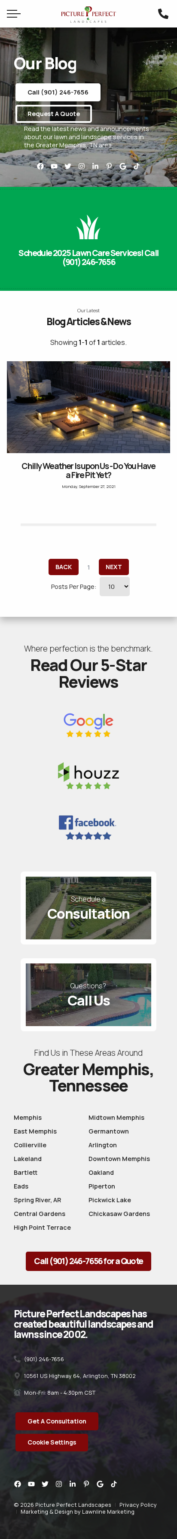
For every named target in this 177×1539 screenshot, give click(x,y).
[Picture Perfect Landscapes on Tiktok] (136, 166)
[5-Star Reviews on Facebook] (88, 827)
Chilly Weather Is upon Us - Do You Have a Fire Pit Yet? (88, 470)
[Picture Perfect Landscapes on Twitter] (68, 166)
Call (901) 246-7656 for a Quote (88, 1261)
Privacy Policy (138, 1505)
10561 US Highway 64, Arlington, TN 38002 (79, 1376)
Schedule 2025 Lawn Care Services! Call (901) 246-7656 (88, 257)
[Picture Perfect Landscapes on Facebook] (40, 166)
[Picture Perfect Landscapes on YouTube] (54, 166)
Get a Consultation (56, 1421)
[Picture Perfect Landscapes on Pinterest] (109, 166)
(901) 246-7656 (43, 1359)
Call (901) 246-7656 (57, 92)
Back (63, 567)
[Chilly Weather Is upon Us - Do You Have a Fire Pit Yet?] (88, 407)
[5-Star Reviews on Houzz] (88, 778)
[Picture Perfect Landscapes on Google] (123, 166)
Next (114, 567)
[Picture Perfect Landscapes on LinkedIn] (95, 166)
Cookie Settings (51, 1442)
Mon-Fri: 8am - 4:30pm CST (59, 1392)
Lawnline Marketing (108, 1511)
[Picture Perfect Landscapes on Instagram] (81, 166)
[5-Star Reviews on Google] (88, 726)
